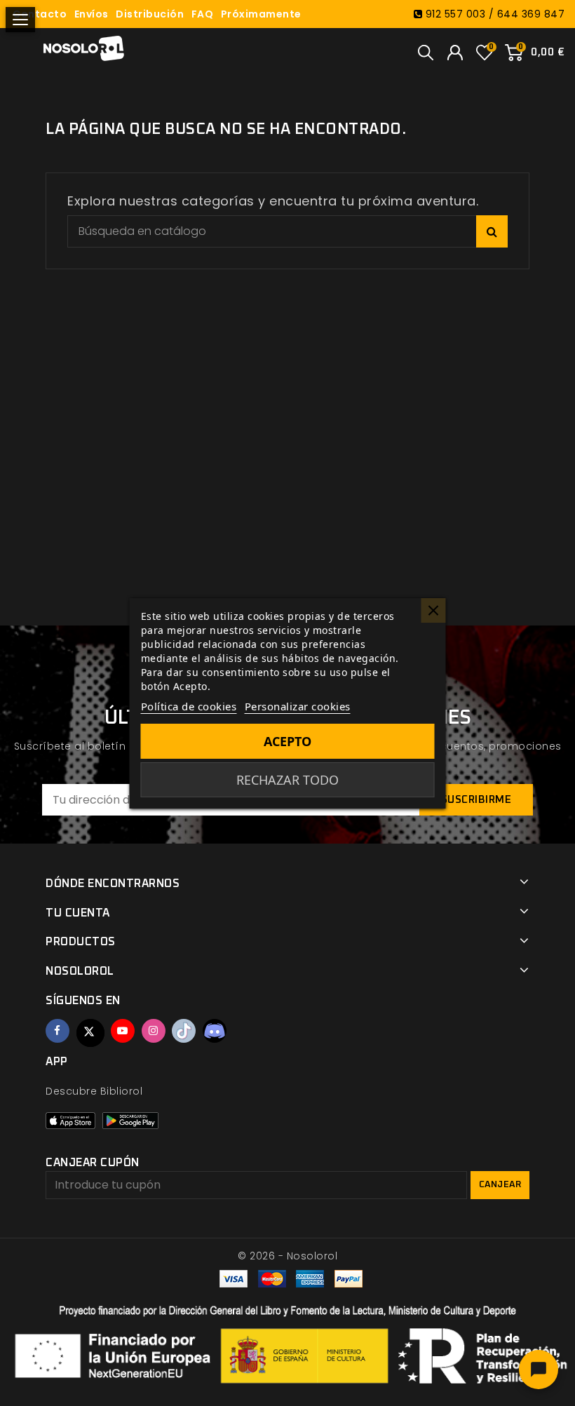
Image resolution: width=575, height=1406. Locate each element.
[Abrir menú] (20, 19)
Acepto (287, 741)
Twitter (90, 1033)
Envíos (91, 14)
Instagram (153, 1031)
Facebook (57, 1031)
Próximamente (261, 14)
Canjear (500, 1184)
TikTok (184, 1031)
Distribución (150, 14)
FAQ (202, 14)
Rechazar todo (287, 779)
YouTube (123, 1031)
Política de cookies (189, 706)
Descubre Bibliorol (94, 1091)
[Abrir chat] (538, 1369)
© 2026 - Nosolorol (287, 1256)
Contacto (40, 14)
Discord (214, 1031)
